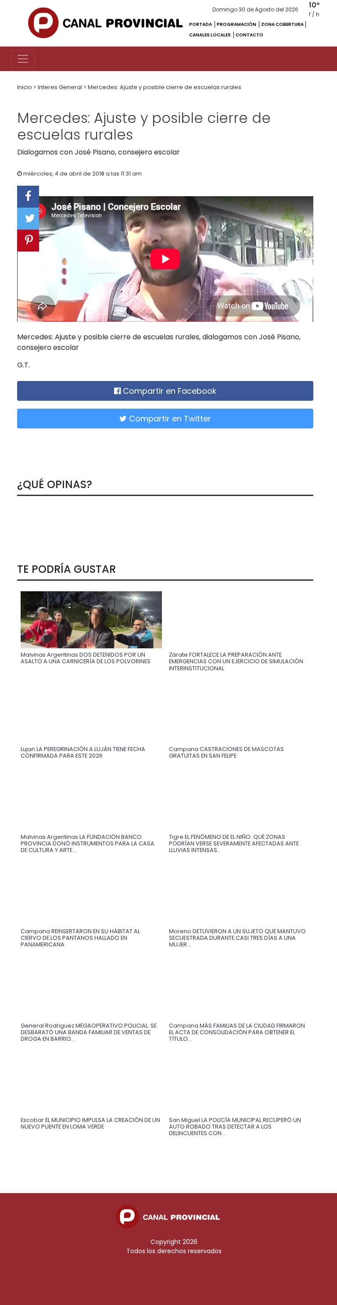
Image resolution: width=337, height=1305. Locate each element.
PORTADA (201, 24)
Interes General (60, 87)
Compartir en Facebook (168, 390)
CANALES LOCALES (210, 35)
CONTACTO (249, 35)
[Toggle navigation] (23, 59)
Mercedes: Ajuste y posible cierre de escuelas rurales (164, 87)
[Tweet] (28, 219)
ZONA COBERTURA (282, 24)
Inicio (25, 87)
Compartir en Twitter (169, 418)
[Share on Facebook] (28, 197)
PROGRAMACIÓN (237, 24)
